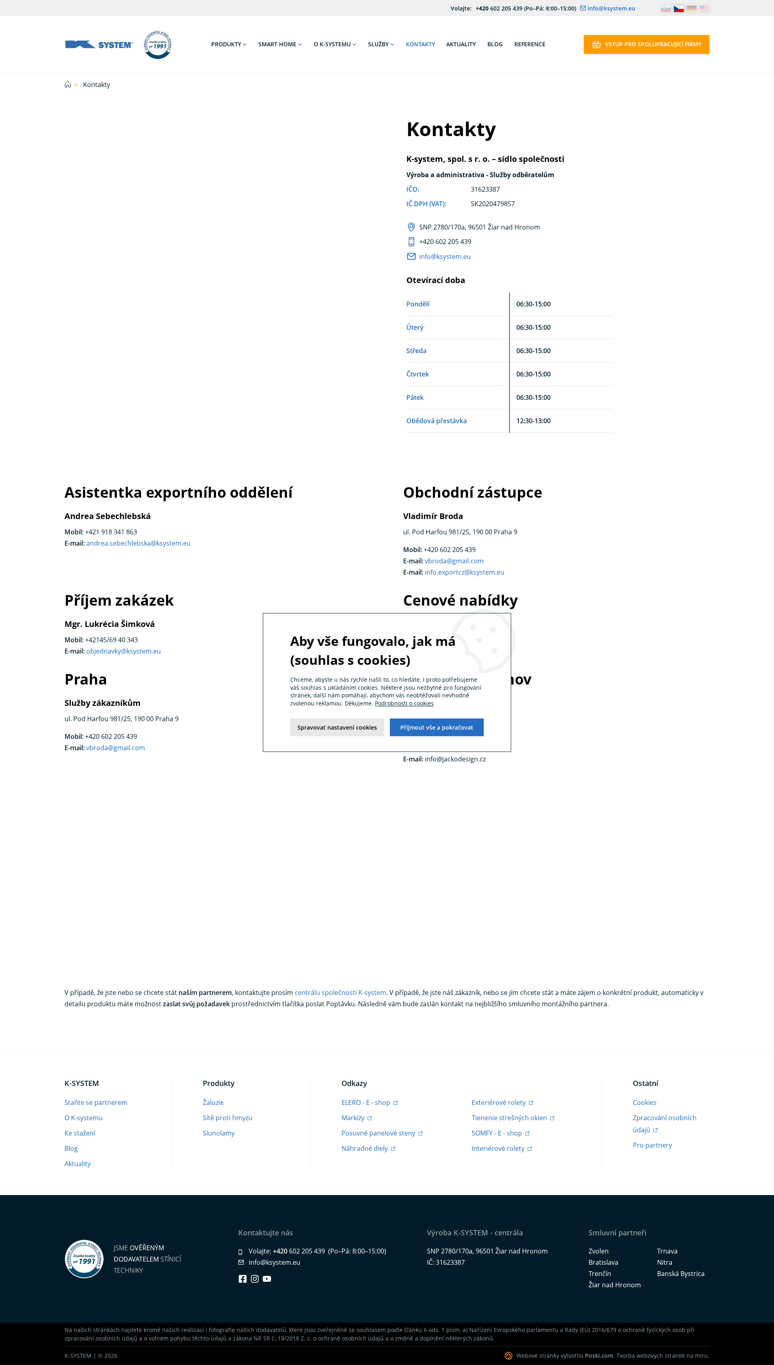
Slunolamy (219, 1133)
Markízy (353, 1117)
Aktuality (77, 1163)
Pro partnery (652, 1145)
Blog (71, 1148)
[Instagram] (254, 1278)
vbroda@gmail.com (454, 560)
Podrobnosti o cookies (404, 703)
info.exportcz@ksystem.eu (464, 572)
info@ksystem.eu (445, 256)
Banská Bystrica (681, 1273)
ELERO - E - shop (366, 1102)
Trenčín (600, 1273)
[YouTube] (266, 1278)
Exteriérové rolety (499, 1102)
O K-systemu (83, 1117)
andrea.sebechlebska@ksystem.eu (138, 543)
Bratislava (603, 1262)
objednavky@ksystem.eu (123, 651)
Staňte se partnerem (95, 1102)
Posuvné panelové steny (379, 1133)
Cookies (645, 1102)
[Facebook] (242, 1278)
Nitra (664, 1262)
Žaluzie (213, 1102)
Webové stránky (537, 1355)
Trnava (667, 1251)
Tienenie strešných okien (510, 1117)
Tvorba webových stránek (650, 1355)
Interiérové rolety (499, 1148)
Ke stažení (79, 1133)
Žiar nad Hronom (615, 1284)
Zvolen (599, 1251)
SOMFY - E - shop (498, 1133)
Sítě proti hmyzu (227, 1117)
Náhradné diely (365, 1148)
